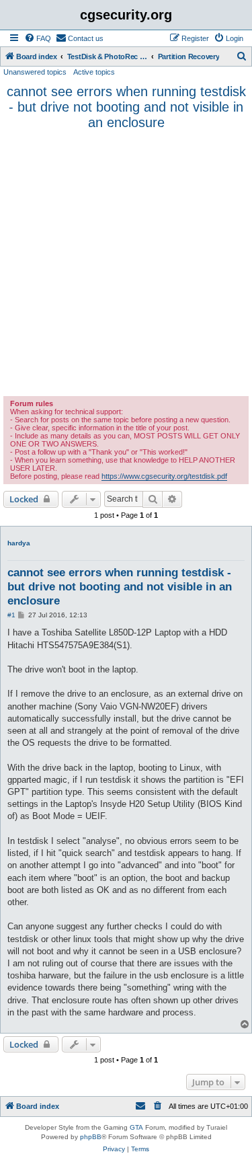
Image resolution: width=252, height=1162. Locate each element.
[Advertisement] (126, 263)
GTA (136, 1127)
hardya (18, 543)
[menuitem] (37, 38)
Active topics (94, 72)
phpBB (90, 1136)
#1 (11, 615)
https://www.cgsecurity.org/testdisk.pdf (164, 476)
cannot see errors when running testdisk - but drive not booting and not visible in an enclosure (126, 107)
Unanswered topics (35, 72)
